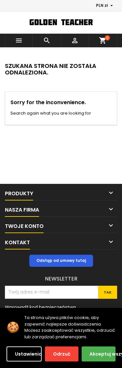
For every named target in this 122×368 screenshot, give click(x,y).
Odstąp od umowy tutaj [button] (61, 260)
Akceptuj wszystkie (102, 354)
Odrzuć (61, 354)
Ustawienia (28, 354)
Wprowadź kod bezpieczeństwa (40, 307)
